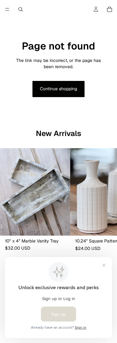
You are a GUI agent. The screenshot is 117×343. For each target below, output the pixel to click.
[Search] (20, 9)
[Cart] (109, 9)
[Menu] (7, 9)
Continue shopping (58, 89)
